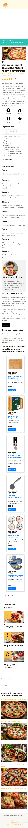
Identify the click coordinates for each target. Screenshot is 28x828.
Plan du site (14, 820)
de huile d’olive (13, 153)
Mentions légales (14, 822)
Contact (14, 818)
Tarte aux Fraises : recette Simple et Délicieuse (11, 665)
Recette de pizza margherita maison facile (10, 721)
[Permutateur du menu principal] (25, 4)
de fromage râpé (12, 149)
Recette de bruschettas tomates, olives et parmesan (13, 743)
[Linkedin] (12, 595)
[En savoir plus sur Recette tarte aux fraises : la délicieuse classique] (14, 637)
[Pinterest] (9, 595)
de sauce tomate (12, 141)
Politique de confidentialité (14, 825)
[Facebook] (2, 595)
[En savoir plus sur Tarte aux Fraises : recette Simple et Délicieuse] (14, 656)
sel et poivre (7, 155)
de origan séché (12, 151)
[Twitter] (6, 595)
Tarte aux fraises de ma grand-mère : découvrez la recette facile (13, 626)
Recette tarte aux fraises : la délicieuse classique (13, 646)
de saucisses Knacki (11, 147)
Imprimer (6, 325)
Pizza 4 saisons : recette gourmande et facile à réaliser (13, 699)
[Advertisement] (14, 24)
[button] (13, 83)
